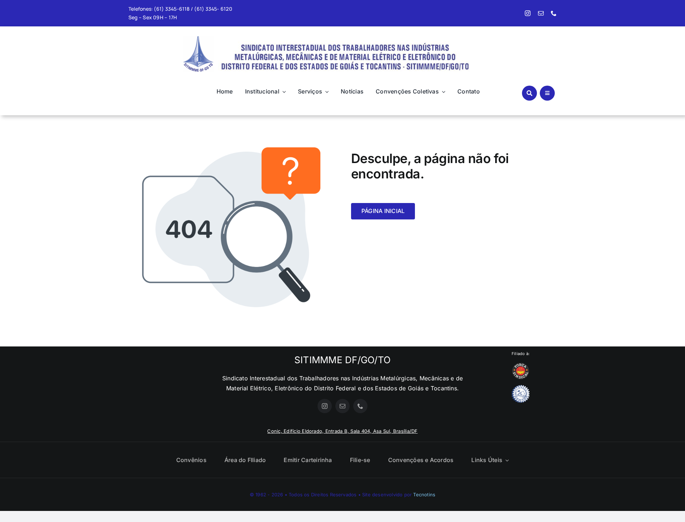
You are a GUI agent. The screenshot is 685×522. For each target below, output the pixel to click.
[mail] (541, 13)
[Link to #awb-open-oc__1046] (529, 93)
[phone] (554, 13)
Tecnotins (424, 494)
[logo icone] (198, 39)
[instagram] (528, 13)
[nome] (344, 38)
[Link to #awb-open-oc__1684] (547, 93)
